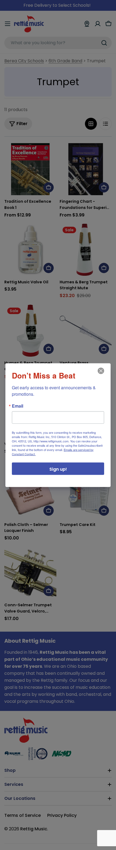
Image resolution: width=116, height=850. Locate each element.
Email (17, 406)
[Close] (100, 374)
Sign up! (58, 469)
